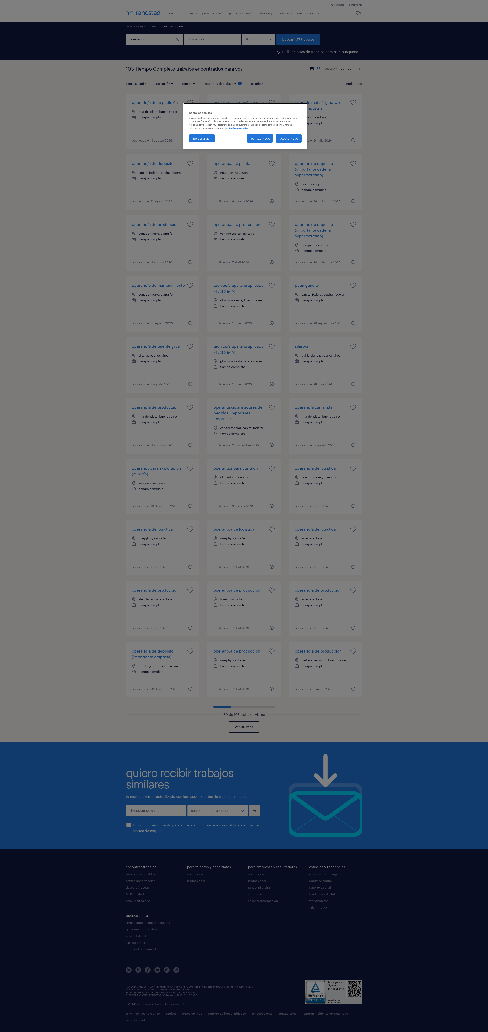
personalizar (202, 138)
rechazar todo (260, 138)
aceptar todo (288, 138)
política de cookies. (238, 128)
